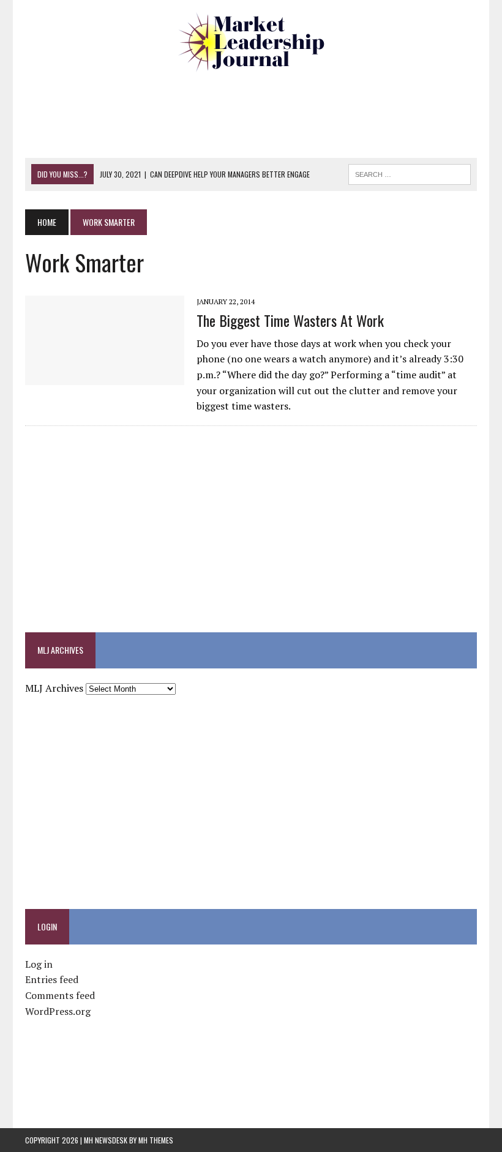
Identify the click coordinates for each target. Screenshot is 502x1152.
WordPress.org (58, 1011)
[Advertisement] (251, 113)
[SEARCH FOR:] (409, 172)
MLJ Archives (54, 688)
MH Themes (155, 1140)
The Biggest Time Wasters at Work (290, 320)
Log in (39, 964)
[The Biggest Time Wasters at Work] (104, 377)
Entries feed (51, 979)
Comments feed (60, 995)
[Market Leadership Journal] (251, 42)
